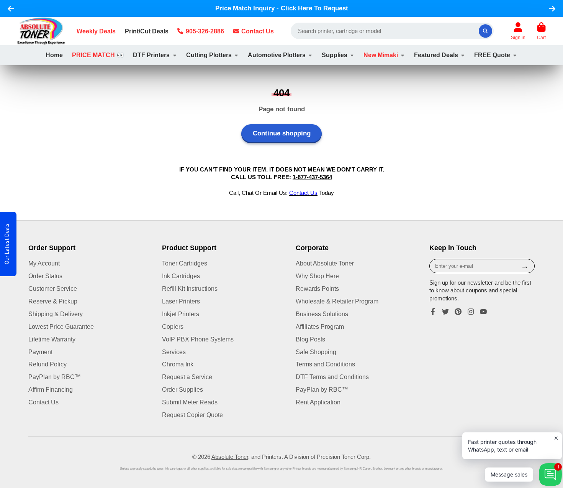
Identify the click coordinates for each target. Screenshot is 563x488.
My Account (44, 263)
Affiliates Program (320, 326)
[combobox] (392, 31)
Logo (41, 31)
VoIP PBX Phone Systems (198, 339)
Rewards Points (317, 288)
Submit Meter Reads (190, 402)
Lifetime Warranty (51, 339)
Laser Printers (181, 301)
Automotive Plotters (277, 54)
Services (174, 351)
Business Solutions (322, 313)
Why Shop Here (317, 275)
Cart (541, 31)
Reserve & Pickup (52, 301)
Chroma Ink (177, 364)
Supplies (334, 54)
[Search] (485, 31)
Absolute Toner (229, 457)
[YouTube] (483, 311)
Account (518, 31)
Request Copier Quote (192, 414)
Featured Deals (436, 54)
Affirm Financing (50, 389)
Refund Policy (47, 364)
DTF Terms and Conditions (332, 376)
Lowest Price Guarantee (61, 326)
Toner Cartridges (184, 263)
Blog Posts (310, 339)
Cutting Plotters (209, 54)
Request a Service (187, 376)
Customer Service (52, 288)
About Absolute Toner (325, 263)
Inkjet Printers (180, 313)
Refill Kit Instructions (190, 288)
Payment (40, 351)
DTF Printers (151, 54)
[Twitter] (445, 311)
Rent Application (318, 402)
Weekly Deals (96, 31)
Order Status (45, 275)
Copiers (172, 326)
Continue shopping (282, 133)
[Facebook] (432, 311)
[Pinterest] (458, 311)
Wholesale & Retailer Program (337, 301)
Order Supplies (182, 389)
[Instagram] (470, 311)
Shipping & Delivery (55, 313)
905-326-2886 (205, 31)
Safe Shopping (316, 351)
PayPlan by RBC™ (54, 376)
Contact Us (257, 31)
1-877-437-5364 (312, 177)
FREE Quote (492, 54)
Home (54, 54)
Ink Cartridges (181, 275)
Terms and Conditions (325, 364)
